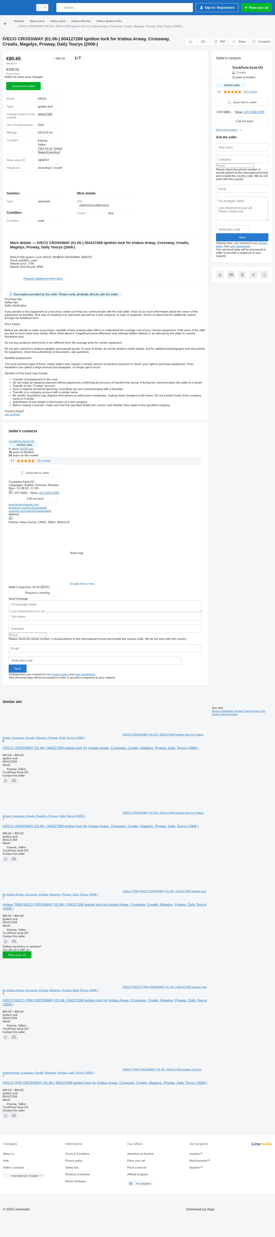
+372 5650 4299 (48, 492)
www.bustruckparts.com (24, 504)
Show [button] (34, 492)
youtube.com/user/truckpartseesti (30, 511)
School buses (229, 714)
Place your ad (17, 955)
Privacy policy (74, 1160)
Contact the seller (23, 86)
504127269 (45, 114)
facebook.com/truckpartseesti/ (28, 507)
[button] (191, 41)
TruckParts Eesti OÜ (21, 441)
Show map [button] (76, 552)
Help (6, 1160)
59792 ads (27, 448)
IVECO (42, 98)
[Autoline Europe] (17, 7)
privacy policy (59, 674)
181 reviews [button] (44, 460)
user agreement (85, 674)
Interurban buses (232, 711)
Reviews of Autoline (77, 1174)
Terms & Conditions (77, 1153)
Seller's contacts (13, 1167)
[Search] (60, 7)
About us (8, 1153)
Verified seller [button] (24, 444)
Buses (216, 711)
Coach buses (252, 711)
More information (227, 129)
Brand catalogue (75, 1181)
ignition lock (45, 106)
